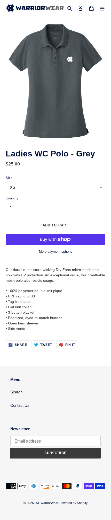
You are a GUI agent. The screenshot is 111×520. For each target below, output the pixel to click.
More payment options (55, 251)
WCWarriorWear (46, 503)
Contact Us (19, 405)
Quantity (12, 198)
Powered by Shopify (73, 503)
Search (16, 392)
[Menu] (102, 8)
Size (9, 178)
